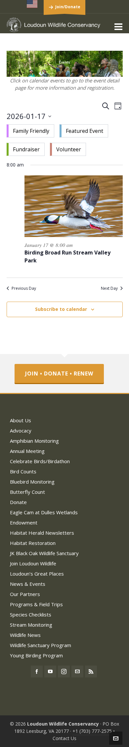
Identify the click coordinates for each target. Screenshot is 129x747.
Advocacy (20, 430)
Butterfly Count (27, 492)
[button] (65, 140)
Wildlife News (25, 635)
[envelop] (77, 671)
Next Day (109, 288)
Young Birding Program (36, 655)
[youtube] (50, 671)
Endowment (23, 522)
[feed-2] (91, 671)
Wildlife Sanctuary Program (40, 645)
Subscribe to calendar (61, 309)
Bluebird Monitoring (32, 481)
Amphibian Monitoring (34, 440)
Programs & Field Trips (36, 604)
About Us (20, 420)
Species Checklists (30, 614)
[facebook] (37, 671)
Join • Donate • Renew (59, 373)
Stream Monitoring (31, 624)
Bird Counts (23, 471)
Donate (18, 502)
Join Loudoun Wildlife (33, 563)
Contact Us (64, 738)
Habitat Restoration (33, 543)
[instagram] (64, 671)
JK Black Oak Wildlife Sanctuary (44, 553)
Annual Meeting (27, 451)
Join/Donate (67, 7)
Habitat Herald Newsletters (42, 532)
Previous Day (24, 288)
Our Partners (25, 594)
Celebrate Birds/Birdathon (40, 461)
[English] (32, 4)
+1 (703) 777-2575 (92, 731)
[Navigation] (118, 26)
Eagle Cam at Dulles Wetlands (44, 512)
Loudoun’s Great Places (37, 573)
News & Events (27, 584)
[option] (30, 130)
